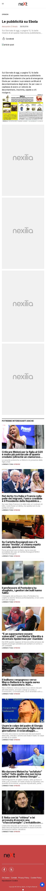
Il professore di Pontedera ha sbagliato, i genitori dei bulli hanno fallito (22, 590)
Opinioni (5, 14)
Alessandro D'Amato (10, 26)
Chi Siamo (6, 878)
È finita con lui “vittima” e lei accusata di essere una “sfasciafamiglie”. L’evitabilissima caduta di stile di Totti (22, 820)
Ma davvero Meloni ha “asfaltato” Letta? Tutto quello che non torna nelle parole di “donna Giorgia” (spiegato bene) (22, 774)
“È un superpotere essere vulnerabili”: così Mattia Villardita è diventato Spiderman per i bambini (22, 636)
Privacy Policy (23, 878)
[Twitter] (10, 868)
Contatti (14, 878)
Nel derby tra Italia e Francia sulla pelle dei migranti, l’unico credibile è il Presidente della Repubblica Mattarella (22, 498)
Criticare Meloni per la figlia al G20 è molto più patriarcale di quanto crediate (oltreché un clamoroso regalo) (22, 454)
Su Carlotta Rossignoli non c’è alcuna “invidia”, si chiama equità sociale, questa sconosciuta (21, 544)
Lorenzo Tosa (7, 464)
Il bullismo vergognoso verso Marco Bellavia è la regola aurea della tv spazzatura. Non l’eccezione (21, 682)
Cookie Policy (36, 878)
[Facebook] (3, 868)
